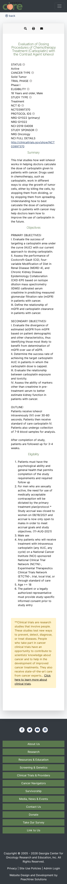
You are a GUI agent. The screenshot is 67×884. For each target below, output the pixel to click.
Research (34, 751)
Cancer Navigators (33, 783)
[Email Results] (41, 28)
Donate (33, 814)
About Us (33, 744)
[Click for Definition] (23, 64)
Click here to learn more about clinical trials (33, 679)
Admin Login (52, 868)
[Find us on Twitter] (29, 729)
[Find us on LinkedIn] (45, 729)
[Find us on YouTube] (37, 729)
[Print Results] (33, 28)
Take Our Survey (33, 822)
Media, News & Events (33, 799)
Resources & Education (33, 759)
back (11, 15)
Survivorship (33, 791)
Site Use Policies (30, 868)
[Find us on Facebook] (22, 729)
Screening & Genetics (33, 767)
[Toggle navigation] (59, 6)
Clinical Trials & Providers (33, 775)
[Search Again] (25, 28)
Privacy (12, 868)
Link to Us (33, 830)
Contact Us (33, 806)
